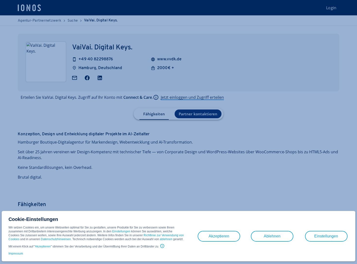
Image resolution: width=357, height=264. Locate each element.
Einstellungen (121, 231)
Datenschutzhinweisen (56, 239)
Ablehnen (272, 236)
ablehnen (166, 239)
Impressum (15, 253)
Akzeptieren (43, 246)
